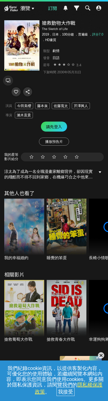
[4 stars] (65, 157)
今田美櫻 (24, 106)
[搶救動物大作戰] (16, 91)
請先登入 (54, 127)
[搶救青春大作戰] (67, 311)
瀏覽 (25, 8)
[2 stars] (42, 157)
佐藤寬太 (61, 106)
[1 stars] (31, 157)
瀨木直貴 (24, 115)
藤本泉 (42, 106)
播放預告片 (54, 142)
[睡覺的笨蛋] (67, 230)
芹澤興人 (81, 106)
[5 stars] (76, 157)
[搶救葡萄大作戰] (24, 311)
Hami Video (11, 9)
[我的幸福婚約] (24, 230)
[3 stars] (54, 157)
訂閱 (52, 8)
